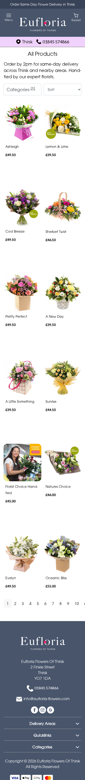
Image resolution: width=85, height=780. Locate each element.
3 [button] (23, 603)
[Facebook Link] (35, 709)
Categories (18, 89)
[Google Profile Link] (50, 709)
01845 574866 (55, 41)
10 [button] (77, 603)
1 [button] (8, 603)
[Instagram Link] (43, 709)
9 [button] (68, 603)
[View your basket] (76, 17)
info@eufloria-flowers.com (47, 698)
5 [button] (38, 603)
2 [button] (15, 603)
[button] (42, 723)
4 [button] (30, 603)
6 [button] (45, 603)
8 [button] (61, 603)
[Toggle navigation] (9, 17)
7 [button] (53, 603)
